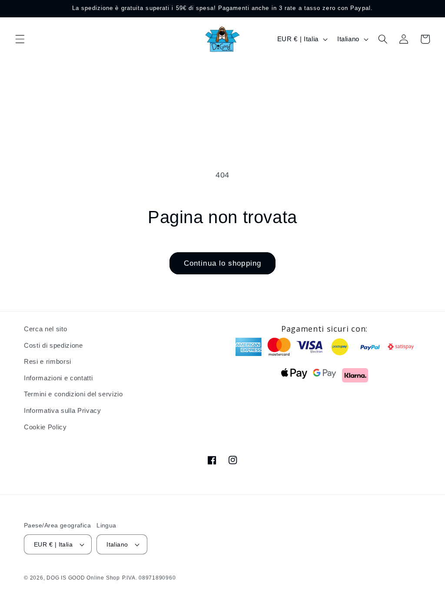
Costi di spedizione (53, 345)
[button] (20, 39)
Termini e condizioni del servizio (73, 394)
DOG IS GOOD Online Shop (83, 578)
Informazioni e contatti (58, 378)
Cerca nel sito (45, 329)
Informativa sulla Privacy (62, 410)
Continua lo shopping (222, 263)
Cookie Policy (45, 427)
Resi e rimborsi (47, 361)
